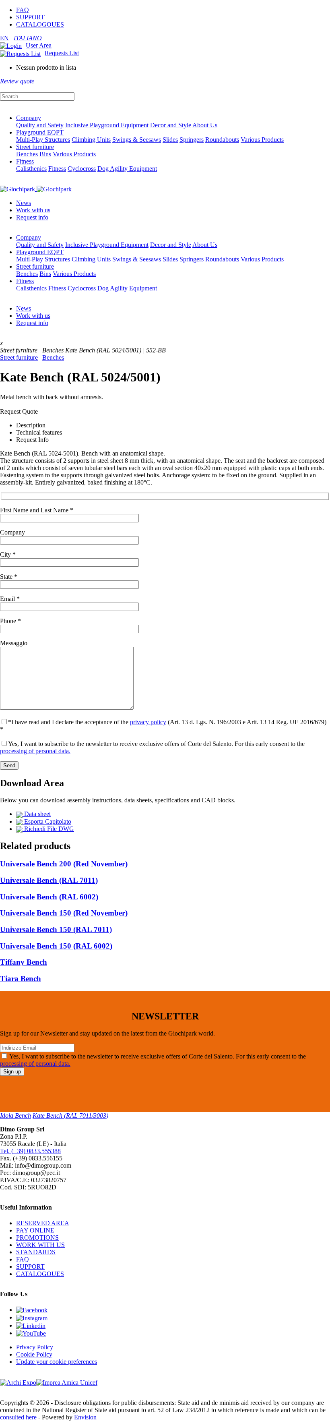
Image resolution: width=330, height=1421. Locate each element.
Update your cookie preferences (56, 1361)
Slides (170, 139)
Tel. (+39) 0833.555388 (30, 1151)
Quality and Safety (40, 125)
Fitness (25, 161)
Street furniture (35, 146)
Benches (27, 154)
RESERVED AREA (42, 1223)
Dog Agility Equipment (127, 168)
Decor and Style (170, 125)
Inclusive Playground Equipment (106, 125)
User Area (39, 45)
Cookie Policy (34, 1354)
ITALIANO (28, 38)
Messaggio (13, 643)
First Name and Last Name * (36, 510)
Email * (10, 598)
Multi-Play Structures (43, 139)
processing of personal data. (35, 751)
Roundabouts (222, 139)
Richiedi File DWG (48, 828)
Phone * (10, 620)
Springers (191, 139)
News (23, 202)
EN (4, 38)
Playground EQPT (40, 132)
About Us (204, 125)
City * (8, 554)
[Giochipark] (36, 188)
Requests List (62, 53)
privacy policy (148, 722)
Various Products (262, 139)
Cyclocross (82, 168)
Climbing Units (91, 139)
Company (28, 117)
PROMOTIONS (37, 1237)
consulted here (18, 1417)
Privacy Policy (34, 1347)
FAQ (22, 9)
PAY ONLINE (35, 1230)
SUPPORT (30, 17)
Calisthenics (31, 168)
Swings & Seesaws (136, 139)
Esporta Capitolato (47, 821)
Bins (45, 154)
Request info (32, 217)
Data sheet (37, 813)
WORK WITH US (40, 1244)
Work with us (33, 210)
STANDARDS (36, 1252)
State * (8, 576)
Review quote (17, 81)
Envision (85, 1417)
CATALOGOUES (40, 24)
